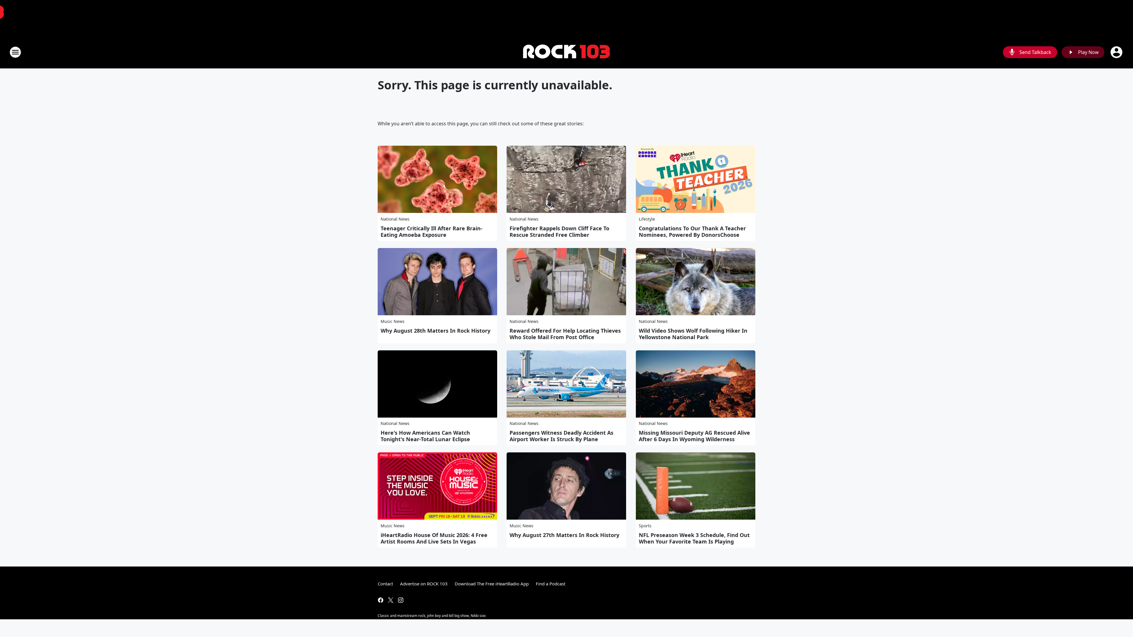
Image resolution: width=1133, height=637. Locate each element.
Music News (393, 321)
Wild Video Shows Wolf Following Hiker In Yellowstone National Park (693, 333)
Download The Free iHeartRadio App (492, 584)
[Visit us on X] (390, 600)
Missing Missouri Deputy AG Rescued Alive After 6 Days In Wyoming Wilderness (694, 435)
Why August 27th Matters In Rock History (564, 535)
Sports (645, 525)
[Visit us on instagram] (400, 600)
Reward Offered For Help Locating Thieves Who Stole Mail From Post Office (565, 333)
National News (395, 219)
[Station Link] (566, 52)
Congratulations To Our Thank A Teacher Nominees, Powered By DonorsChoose (692, 231)
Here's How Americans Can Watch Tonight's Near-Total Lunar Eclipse (425, 435)
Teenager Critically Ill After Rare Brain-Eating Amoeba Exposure (431, 231)
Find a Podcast (550, 584)
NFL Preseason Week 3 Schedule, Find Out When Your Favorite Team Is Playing (694, 538)
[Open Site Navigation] (15, 52)
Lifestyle (647, 219)
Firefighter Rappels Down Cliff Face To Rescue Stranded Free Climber (559, 231)
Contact (385, 584)
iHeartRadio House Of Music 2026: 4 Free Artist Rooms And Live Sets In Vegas (434, 538)
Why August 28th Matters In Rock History (435, 330)
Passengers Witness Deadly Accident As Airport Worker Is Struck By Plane (561, 435)
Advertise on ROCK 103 (424, 584)
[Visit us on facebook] (380, 600)
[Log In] (1117, 52)
